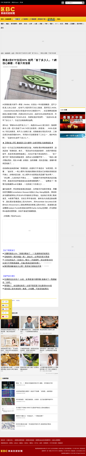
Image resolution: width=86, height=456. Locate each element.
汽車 (46, 23)
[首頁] (8, 10)
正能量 (72, 23)
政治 (25, 23)
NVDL (18, 300)
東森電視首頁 (4, 443)
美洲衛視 (46, 443)
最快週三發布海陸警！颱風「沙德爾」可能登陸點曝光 (26, 289)
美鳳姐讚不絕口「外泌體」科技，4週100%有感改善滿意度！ (10, 349)
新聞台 (11, 443)
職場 (66, 23)
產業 (20, 23)
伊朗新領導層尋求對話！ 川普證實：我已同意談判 (10, 330)
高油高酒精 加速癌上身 (47, 329)
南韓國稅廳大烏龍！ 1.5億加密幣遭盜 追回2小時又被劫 (10, 368)
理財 (51, 23)
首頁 (2, 19)
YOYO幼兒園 (53, 443)
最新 (2, 23)
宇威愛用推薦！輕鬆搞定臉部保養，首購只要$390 (29, 349)
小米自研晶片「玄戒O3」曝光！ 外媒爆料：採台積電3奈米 (28, 260)
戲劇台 (21, 443)
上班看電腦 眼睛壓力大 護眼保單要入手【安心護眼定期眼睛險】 (49, 368)
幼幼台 (26, 443)
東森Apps (15, 2)
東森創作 (60, 443)
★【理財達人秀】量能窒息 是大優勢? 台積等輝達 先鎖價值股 (27, 143)
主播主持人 (10, 440)
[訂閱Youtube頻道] (5, 317)
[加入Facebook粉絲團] (5, 313)
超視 (41, 443)
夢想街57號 (42, 19)
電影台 (31, 443)
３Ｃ (56, 23)
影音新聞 (14, 23)
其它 (2, 28)
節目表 (3, 440)
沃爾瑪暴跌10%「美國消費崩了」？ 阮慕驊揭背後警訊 (26, 253)
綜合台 (16, 443)
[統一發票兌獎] (72, 137)
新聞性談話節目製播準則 (43, 440)
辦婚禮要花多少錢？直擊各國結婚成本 (29, 368)
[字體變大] (5, 306)
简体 (21, 2)
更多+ (59, 19)
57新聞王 (25, 19)
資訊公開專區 (56, 440)
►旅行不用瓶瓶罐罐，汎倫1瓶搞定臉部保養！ (22, 263)
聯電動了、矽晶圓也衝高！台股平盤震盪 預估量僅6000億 (28, 286)
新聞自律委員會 (19, 440)
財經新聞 (8, 19)
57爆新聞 (33, 19)
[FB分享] (5, 302)
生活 (61, 23)
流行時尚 (80, 23)
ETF (13, 300)
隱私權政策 (82, 448)
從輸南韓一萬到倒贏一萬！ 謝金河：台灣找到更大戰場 (26, 257)
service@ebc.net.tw (80, 450)
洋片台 (36, 443)
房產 (41, 23)
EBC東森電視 (5, 2)
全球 (30, 23)
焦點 (7, 23)
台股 (35, 23)
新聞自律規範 (30, 440)
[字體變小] (5, 310)
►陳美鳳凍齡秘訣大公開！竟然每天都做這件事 (22, 266)
